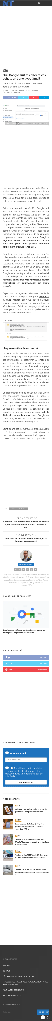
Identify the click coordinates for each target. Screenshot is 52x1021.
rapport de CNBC (25, 208)
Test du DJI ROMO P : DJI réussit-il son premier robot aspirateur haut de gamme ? (32, 872)
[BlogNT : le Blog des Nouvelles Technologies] (8, 3)
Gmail (9, 93)
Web (5, 70)
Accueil (6, 83)
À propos (6, 965)
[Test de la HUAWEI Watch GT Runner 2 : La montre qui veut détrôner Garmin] (8, 855)
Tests (18, 805)
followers (43, 658)
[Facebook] (19, 569)
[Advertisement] (26, 35)
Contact (6, 971)
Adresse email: (18, 753)
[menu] (45, 3)
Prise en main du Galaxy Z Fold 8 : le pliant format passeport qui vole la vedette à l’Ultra (29, 826)
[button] (46, 1017)
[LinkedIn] (35, 569)
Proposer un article (12, 996)
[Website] (16, 569)
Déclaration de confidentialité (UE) (18, 976)
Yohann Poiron (18, 91)
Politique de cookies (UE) (13, 990)
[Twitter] (23, 569)
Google (17, 93)
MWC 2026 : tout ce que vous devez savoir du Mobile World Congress (25, 983)
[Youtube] (31, 569)
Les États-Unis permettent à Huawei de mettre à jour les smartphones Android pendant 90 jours (26, 524)
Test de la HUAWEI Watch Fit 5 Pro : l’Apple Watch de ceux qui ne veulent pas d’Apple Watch (32, 842)
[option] (26, 617)
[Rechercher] (39, 3)
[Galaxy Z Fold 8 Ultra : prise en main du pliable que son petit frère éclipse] (8, 809)
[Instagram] (27, 569)
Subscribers (42, 669)
